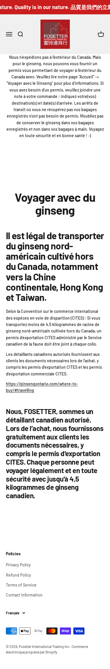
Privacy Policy (18, 564)
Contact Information (24, 594)
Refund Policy (18, 575)
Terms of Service (21, 584)
